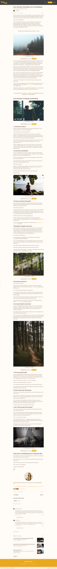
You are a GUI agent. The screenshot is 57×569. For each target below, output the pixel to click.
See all (15, 556)
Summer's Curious (17, 508)
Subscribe (50, 2)
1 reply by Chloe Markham (19, 517)
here (14, 483)
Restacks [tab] (19, 500)
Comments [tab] (15, 500)
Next (41, 494)
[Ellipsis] (43, 508)
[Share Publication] (47, 2)
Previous (16, 494)
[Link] (12, 98)
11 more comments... (16, 531)
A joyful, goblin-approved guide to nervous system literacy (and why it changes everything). (23, 551)
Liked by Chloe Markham (19, 509)
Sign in (54, 2)
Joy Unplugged (19, 301)
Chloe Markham (17, 10)
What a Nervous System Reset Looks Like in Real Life (24, 544)
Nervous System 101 (17, 550)
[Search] (45, 2)
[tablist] (17, 501)
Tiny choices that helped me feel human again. (20, 539)
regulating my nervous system (35, 167)
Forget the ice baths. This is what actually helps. (20, 545)
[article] (28, 540)
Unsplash (32, 121)
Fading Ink (16, 520)
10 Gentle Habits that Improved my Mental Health (23, 538)
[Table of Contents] (1, 284)
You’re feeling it (30, 84)
